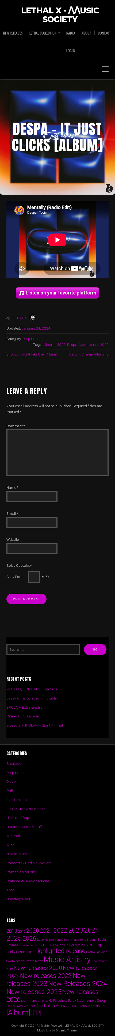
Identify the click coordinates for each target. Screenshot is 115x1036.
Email (12, 513)
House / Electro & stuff (24, 827)
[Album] (49, 344)
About (86, 33)
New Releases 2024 (77, 984)
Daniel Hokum (39, 945)
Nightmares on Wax (34, 1001)
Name (12, 487)
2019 (21, 931)
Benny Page (71, 940)
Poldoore (91, 1001)
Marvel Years (25, 961)
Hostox (90, 952)
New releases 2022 (46, 976)
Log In (70, 50)
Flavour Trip (91, 944)
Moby (39, 961)
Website (12, 539)
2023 (61, 344)
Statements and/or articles (27, 881)
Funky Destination (19, 952)
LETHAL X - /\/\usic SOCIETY (60, 15)
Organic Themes (67, 1030)
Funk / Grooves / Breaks (25, 809)
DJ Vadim (73, 945)
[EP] (36, 1013)
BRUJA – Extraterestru (24, 707)
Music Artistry (67, 959)
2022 (60, 930)
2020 (32, 930)
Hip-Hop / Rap (17, 817)
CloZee (24, 945)
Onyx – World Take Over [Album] (33, 354)
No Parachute (57, 1001)
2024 (91, 930)
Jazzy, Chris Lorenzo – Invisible (31, 698)
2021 (46, 930)
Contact (104, 33)
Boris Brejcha (88, 940)
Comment (15, 426)
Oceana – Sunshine (22, 716)
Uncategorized (18, 899)
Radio (70, 33)
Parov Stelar (76, 1001)
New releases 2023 (94, 344)
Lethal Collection (42, 33)
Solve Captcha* (19, 565)
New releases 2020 (38, 967)
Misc (10, 845)
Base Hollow (45, 940)
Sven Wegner (25, 1006)
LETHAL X (19, 318)
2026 (29, 938)
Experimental (17, 799)
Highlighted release (59, 951)
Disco (11, 781)
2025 (13, 938)
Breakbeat (14, 763)
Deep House (31, 338)
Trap (10, 890)
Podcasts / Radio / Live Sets (29, 863)
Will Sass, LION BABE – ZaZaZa (31, 689)
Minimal (13, 836)
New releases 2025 (34, 992)
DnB (9, 790)
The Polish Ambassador (57, 1005)
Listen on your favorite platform (61, 293)
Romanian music (20, 872)
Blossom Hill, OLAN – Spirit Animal (34, 725)
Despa (72, 344)
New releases (13, 33)
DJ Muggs (57, 945)
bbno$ (59, 940)
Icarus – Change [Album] (87, 354)
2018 (11, 931)
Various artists (90, 1006)
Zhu (103, 1006)
